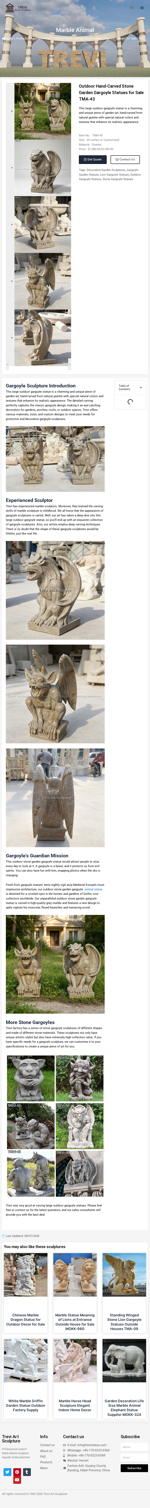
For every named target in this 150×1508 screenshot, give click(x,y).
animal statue (92, 889)
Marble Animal (75, 30)
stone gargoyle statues (118, 179)
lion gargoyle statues (114, 174)
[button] (141, 387)
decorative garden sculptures (106, 170)
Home (9, 38)
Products (22, 38)
